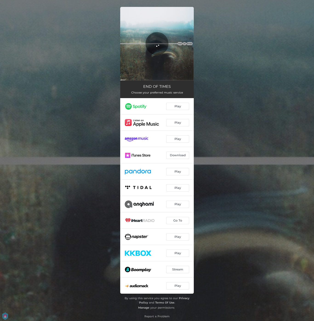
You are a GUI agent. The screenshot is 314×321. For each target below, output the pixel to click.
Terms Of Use (164, 302)
